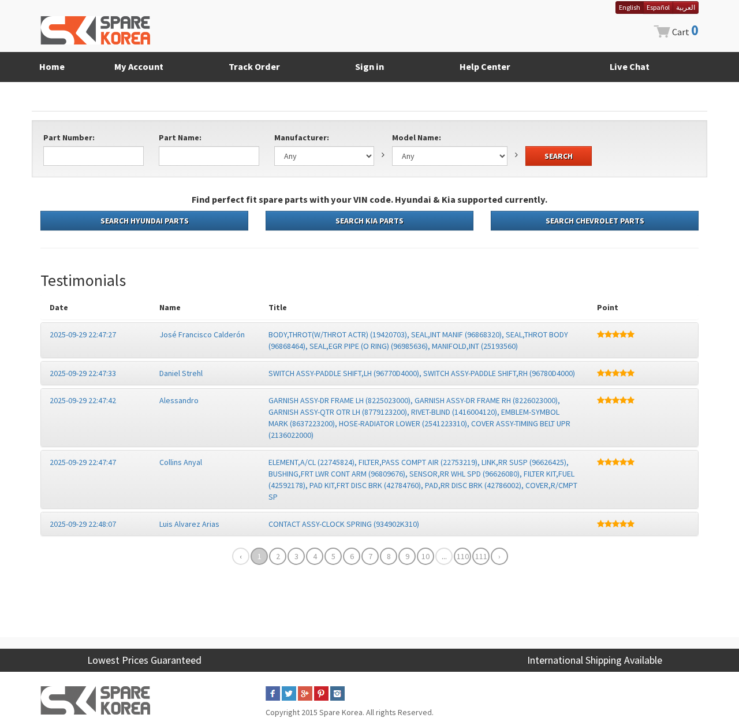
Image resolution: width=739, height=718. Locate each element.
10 (425, 556)
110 (463, 556)
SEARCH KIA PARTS (369, 220)
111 (481, 556)
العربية (685, 7)
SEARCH (558, 156)
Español (658, 7)
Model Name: (416, 137)
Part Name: (180, 137)
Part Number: (69, 137)
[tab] (369, 340)
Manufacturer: (301, 137)
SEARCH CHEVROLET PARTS (595, 220)
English (629, 7)
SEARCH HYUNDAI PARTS (144, 220)
